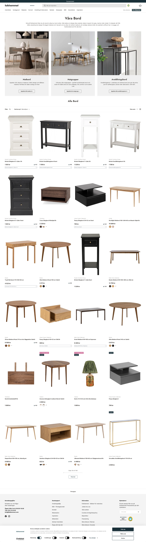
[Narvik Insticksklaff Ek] (21, 373)
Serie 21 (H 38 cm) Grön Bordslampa (85, 399)
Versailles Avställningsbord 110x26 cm (120, 458)
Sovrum (30, 10)
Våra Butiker (126, 10)
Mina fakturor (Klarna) (88, 522)
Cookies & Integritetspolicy (89, 513)
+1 (46, 226)
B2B (65, 10)
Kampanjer (59, 10)
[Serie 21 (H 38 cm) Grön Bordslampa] (90, 373)
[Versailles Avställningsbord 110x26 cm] (125, 432)
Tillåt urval (123, 533)
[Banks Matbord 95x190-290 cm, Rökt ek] (125, 254)
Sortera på (17, 109)
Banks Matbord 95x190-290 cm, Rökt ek (121, 280)
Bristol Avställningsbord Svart (48, 161)
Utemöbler (8, 10)
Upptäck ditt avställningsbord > (119, 91)
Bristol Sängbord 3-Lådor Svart (14, 220)
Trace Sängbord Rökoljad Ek (48, 220)
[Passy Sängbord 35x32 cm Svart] (90, 194)
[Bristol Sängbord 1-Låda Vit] (90, 135)
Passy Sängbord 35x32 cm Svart (84, 220)
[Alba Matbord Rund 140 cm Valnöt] (125, 313)
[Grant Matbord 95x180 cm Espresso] (90, 313)
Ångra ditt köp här (57, 525)
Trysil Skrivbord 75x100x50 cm (14, 280)
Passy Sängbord (113, 399)
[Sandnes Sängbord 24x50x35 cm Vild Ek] (56, 432)
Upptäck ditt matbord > (27, 91)
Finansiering (85, 519)
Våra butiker (85, 509)
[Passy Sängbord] (125, 373)
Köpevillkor (85, 516)
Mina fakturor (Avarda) (88, 525)
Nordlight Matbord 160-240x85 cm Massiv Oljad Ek (124, 220)
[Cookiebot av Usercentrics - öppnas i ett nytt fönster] (20, 539)
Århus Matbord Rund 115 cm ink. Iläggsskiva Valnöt (20, 339)
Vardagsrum (16, 10)
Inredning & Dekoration (41, 10)
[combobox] (84, 5)
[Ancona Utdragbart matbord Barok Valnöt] (56, 373)
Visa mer (73, 476)
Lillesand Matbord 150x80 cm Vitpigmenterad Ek (88, 458)
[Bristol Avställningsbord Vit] (125, 135)
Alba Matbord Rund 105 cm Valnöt (50, 280)
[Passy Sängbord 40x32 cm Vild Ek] (56, 313)
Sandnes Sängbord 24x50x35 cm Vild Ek (52, 458)
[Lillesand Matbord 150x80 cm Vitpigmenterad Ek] (90, 432)
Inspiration (80, 10)
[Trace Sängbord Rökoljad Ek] (56, 194)
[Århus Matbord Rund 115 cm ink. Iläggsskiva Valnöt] (21, 313)
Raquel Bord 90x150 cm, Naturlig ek (15, 458)
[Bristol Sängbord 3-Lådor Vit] (21, 135)
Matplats (24, 10)
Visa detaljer (92, 538)
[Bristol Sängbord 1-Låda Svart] (90, 254)
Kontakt (54, 509)
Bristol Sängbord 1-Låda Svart (83, 280)
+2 (115, 286)
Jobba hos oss (86, 506)
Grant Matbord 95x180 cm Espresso (85, 339)
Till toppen (73, 491)
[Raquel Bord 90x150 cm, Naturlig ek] (21, 432)
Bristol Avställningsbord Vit (117, 161)
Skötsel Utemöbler (57, 522)
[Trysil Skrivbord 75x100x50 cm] (21, 254)
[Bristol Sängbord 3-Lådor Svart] (21, 194)
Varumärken (71, 10)
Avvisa (123, 538)
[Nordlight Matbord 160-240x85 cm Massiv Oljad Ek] (125, 194)
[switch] (54, 538)
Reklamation (55, 513)
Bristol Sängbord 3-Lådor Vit (13, 161)
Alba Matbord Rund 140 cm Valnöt (119, 339)
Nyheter (52, 10)
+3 (46, 405)
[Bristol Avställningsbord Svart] (56, 135)
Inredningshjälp (56, 503)
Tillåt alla (123, 529)
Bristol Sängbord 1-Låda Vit (82, 161)
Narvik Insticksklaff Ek (11, 399)
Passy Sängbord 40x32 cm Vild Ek (50, 339)
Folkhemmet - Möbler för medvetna (92, 503)
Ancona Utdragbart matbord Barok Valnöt (52, 399)
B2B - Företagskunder (58, 506)
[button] (36, 5)
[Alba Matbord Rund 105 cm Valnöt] (56, 254)
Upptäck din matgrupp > (73, 91)
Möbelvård (55, 519)
